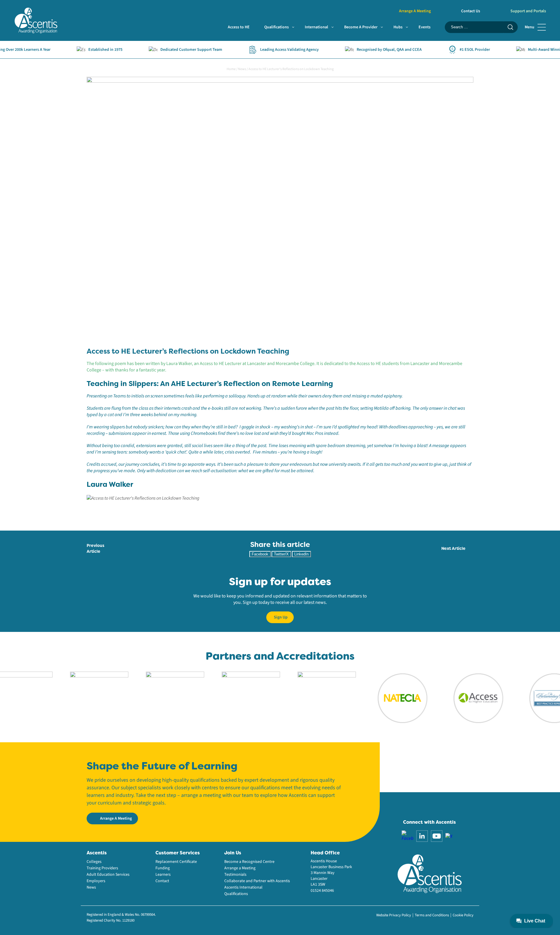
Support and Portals (528, 11)
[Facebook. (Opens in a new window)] (407, 836)
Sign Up (281, 617)
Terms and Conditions (432, 915)
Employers (96, 881)
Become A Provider (360, 27)
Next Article (453, 548)
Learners (163, 874)
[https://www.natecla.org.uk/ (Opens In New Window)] (385, 698)
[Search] (510, 27)
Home (231, 69)
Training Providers (102, 868)
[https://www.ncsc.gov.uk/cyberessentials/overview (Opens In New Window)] (309, 698)
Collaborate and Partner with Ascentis (257, 881)
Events (424, 27)
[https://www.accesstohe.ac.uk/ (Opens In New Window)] (460, 698)
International (316, 27)
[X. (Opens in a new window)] (448, 836)
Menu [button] (529, 27)
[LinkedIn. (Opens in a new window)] (422, 836)
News (242, 69)
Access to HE (239, 27)
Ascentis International (243, 887)
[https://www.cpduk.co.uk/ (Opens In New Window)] (81, 698)
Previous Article (95, 548)
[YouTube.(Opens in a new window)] (436, 836)
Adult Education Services (108, 874)
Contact (162, 881)
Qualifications (276, 27)
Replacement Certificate (176, 862)
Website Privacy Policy (393, 915)
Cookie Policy (463, 915)
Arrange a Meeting (240, 868)
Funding (162, 868)
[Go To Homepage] (36, 20)
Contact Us (470, 11)
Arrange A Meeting (415, 11)
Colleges (94, 862)
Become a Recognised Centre (249, 862)
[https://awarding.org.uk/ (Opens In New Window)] (157, 698)
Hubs (397, 27)
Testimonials (235, 874)
